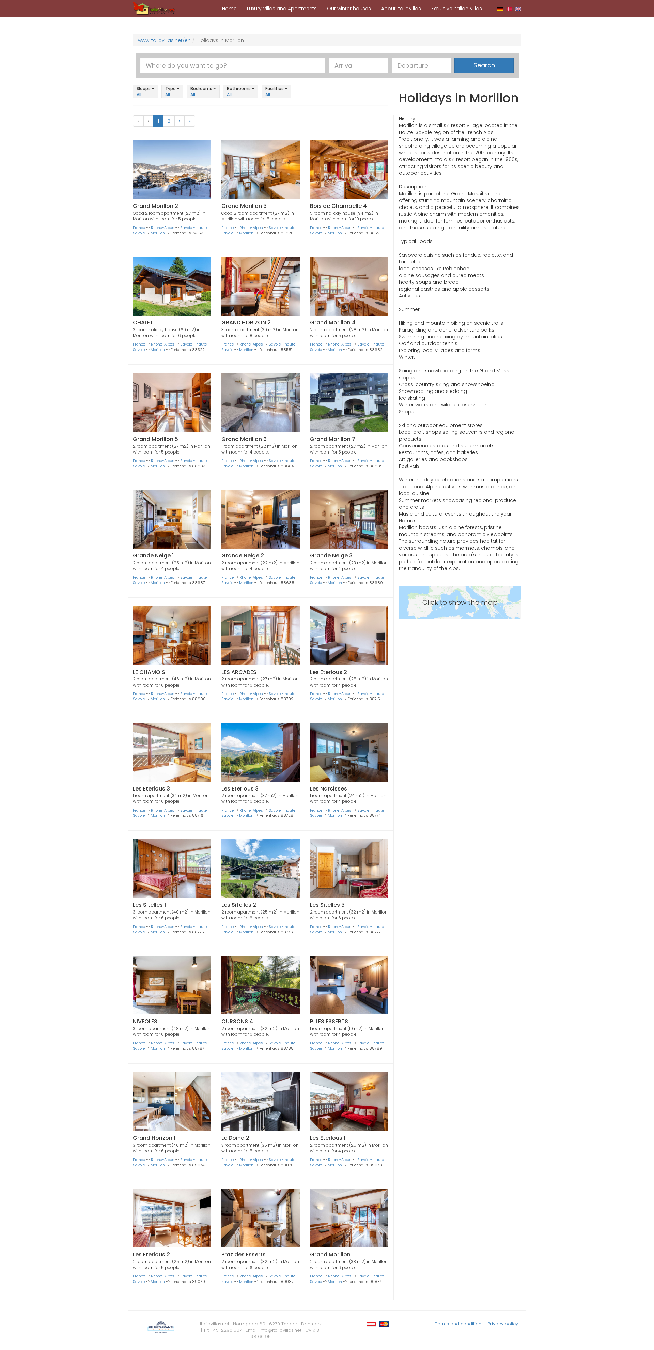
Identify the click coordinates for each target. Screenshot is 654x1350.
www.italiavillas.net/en (164, 40)
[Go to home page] (154, 8)
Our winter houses (349, 8)
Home (229, 8)
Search (484, 65)
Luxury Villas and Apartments (282, 8)
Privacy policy (503, 1324)
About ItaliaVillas (401, 8)
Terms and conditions (459, 1324)
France (139, 227)
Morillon (158, 233)
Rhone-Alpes (162, 227)
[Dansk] (509, 8)
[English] (518, 8)
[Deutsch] (500, 8)
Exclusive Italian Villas (456, 8)
